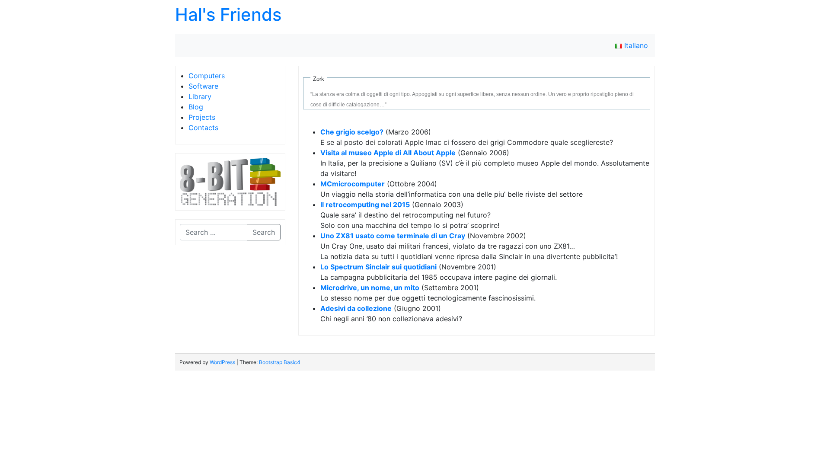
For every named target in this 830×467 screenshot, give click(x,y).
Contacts (203, 127)
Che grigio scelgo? (351, 132)
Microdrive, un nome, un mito (369, 287)
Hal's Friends (228, 14)
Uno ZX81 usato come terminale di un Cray (392, 235)
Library (199, 96)
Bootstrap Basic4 (279, 362)
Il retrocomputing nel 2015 (365, 204)
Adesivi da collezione (356, 308)
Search (263, 232)
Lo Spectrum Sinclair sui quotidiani (378, 266)
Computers (206, 75)
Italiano (635, 45)
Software (203, 86)
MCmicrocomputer (352, 183)
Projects (201, 117)
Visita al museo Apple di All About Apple (388, 152)
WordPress (222, 362)
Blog (195, 106)
